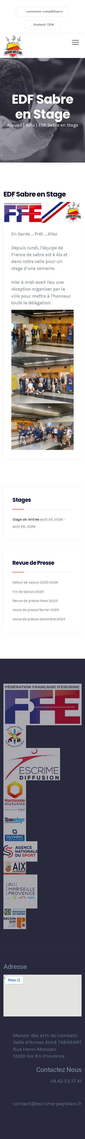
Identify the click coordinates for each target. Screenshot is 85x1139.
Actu (30, 125)
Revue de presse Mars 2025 (35, 600)
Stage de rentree (25, 519)
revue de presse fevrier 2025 (35, 610)
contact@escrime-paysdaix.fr (47, 1104)
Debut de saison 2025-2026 (35, 582)
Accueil (14, 125)
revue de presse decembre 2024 (38, 619)
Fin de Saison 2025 (28, 591)
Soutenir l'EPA (43, 24)
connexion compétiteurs (44, 11)
